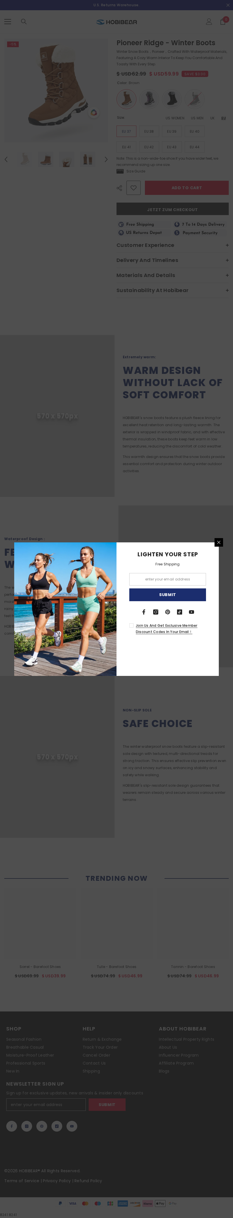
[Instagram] (156, 612)
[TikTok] (180, 612)
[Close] (219, 542)
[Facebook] (144, 612)
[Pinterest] (168, 612)
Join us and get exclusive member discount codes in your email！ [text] (166, 628)
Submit (167, 594)
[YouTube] (191, 612)
